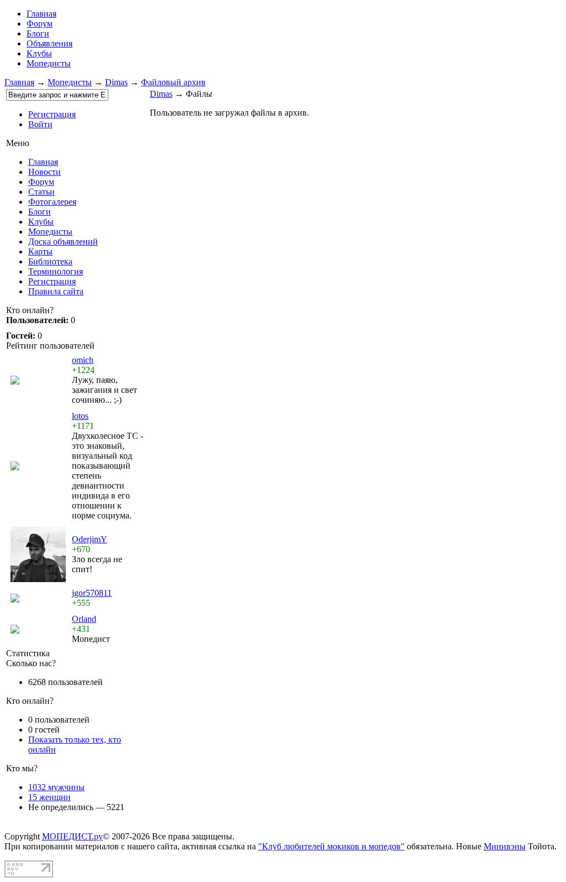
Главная (19, 82)
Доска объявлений (63, 241)
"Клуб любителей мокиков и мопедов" (331, 846)
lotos (80, 416)
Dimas (116, 82)
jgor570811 (92, 593)
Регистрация (52, 114)
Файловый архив (173, 82)
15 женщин (49, 797)
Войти (40, 124)
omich (82, 360)
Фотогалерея (52, 201)
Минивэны (505, 846)
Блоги (38, 33)
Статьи (41, 191)
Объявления (49, 43)
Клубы (39, 53)
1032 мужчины (56, 787)
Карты (40, 251)
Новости (44, 172)
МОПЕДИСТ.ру (72, 836)
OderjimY (89, 539)
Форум (40, 23)
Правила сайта (55, 291)
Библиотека (50, 261)
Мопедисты (49, 63)
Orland (84, 619)
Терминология (55, 271)
